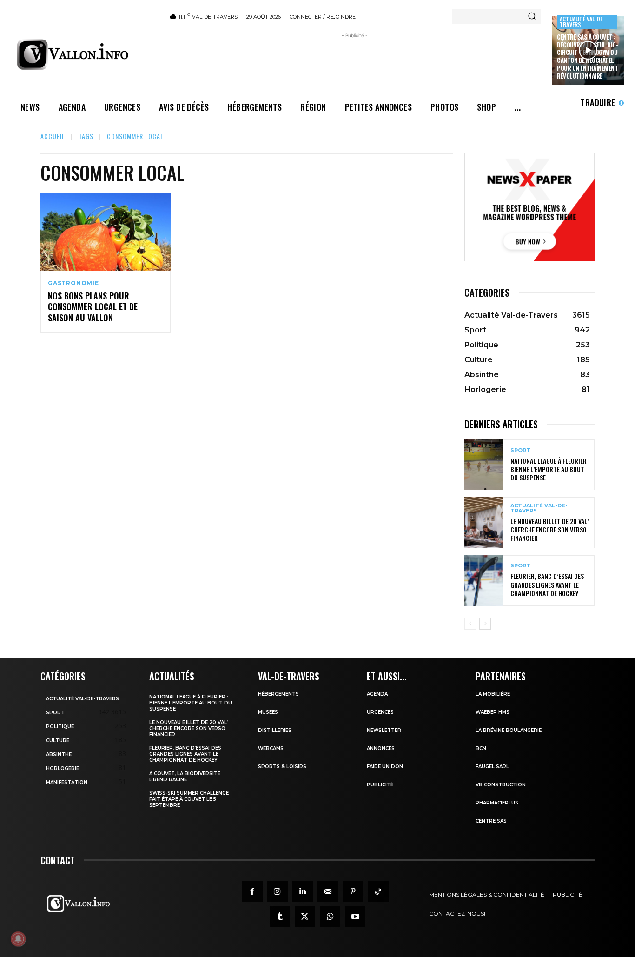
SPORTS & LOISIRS (282, 767)
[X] (305, 916)
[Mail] (328, 891)
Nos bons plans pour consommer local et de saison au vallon (93, 307)
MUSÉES (268, 712)
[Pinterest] (353, 891)
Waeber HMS (492, 712)
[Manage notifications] (18, 938)
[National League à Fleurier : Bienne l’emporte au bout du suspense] (483, 464)
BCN (481, 748)
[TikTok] (378, 891)
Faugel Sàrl (492, 767)
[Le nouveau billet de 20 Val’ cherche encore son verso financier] (483, 522)
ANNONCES (381, 748)
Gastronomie (73, 283)
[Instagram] (277, 891)
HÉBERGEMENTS (278, 694)
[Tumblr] (280, 916)
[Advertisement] (354, 61)
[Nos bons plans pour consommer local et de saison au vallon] (105, 232)
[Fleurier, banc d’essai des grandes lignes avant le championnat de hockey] (483, 580)
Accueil (52, 136)
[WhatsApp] (330, 916)
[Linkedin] (302, 891)
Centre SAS (491, 821)
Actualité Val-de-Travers (582, 21)
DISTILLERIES (274, 730)
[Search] (532, 16)
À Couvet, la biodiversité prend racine (184, 777)
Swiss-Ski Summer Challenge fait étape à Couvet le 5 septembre (189, 799)
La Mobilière (493, 694)
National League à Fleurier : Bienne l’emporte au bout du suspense (550, 469)
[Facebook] (252, 891)
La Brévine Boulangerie (509, 730)
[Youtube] (355, 916)
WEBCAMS (271, 748)
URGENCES (380, 712)
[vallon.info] (84, 54)
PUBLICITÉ (380, 785)
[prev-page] (470, 624)
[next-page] (485, 624)
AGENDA (377, 694)
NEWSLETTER (384, 730)
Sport (520, 450)
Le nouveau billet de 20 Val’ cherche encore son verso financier (549, 529)
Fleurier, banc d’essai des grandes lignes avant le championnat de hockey (547, 584)
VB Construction (501, 785)
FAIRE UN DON (385, 767)
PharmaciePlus (497, 803)
